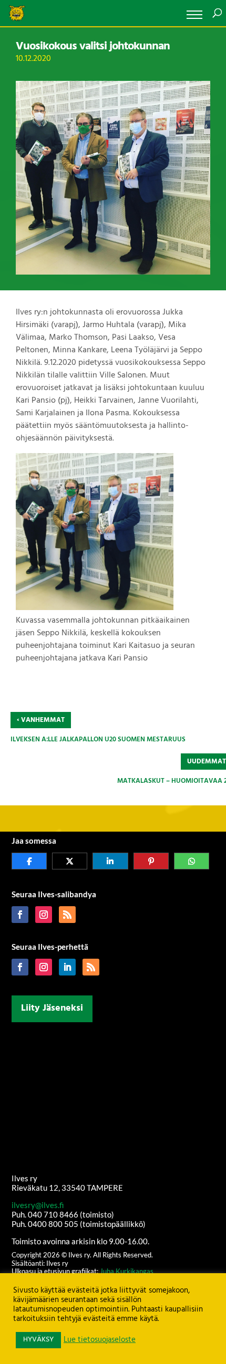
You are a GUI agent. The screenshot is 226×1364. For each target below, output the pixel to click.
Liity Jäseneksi (52, 1008)
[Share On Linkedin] (110, 861)
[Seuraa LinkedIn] (67, 967)
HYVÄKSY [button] (38, 1340)
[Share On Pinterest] (151, 861)
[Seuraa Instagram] (43, 914)
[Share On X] (70, 861)
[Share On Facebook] (29, 861)
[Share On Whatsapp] (191, 861)
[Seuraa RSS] (67, 914)
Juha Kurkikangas (126, 1271)
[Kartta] (113, 1095)
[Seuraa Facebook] (20, 914)
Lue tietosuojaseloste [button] (100, 1340)
